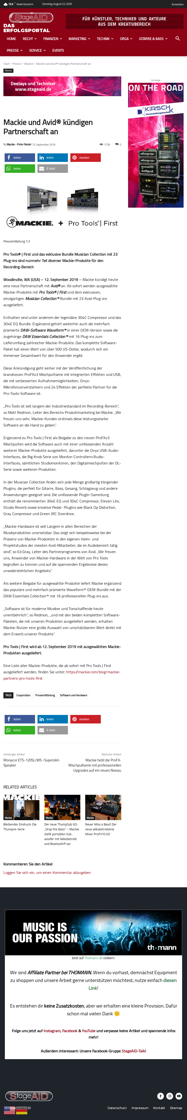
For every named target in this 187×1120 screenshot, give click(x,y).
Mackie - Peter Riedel (19, 144)
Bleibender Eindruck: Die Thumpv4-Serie (20, 826)
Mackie (28, 63)
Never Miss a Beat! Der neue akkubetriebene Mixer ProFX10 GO (101, 829)
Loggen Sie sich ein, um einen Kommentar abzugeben (47, 872)
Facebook (69, 1030)
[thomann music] (93, 954)
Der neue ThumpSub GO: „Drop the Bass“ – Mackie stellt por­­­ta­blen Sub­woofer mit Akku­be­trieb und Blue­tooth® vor (61, 834)
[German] (22, 1110)
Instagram (52, 1030)
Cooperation (23, 695)
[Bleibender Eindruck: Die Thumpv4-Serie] (21, 807)
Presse (17, 63)
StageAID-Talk (133, 1051)
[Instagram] (169, 1096)
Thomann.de (93, 958)
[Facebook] (160, 1096)
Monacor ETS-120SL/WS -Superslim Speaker (31, 763)
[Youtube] (179, 1096)
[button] (178, 39)
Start (6, 63)
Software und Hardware (73, 695)
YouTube (88, 1030)
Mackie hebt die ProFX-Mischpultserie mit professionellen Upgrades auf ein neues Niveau (94, 765)
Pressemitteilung (45, 695)
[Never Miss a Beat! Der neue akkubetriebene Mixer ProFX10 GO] (103, 807)
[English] (10, 1110)
